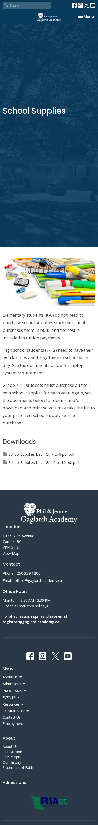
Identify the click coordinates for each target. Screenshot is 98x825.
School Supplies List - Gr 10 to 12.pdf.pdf (44, 462)
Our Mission (12, 751)
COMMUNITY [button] (14, 711)
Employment (13, 723)
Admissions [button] (12, 683)
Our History (12, 762)
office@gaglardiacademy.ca (38, 580)
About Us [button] (10, 677)
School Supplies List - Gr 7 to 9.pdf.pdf (41, 454)
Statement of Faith (18, 767)
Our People (12, 757)
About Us (10, 746)
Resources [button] (11, 704)
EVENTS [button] (9, 697)
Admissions (14, 782)
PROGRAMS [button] (12, 690)
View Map (11, 553)
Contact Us (12, 717)
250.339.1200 (29, 573)
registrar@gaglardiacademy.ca (31, 621)
